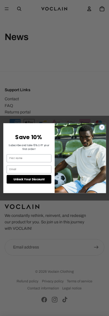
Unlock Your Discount (28, 179)
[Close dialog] (102, 127)
